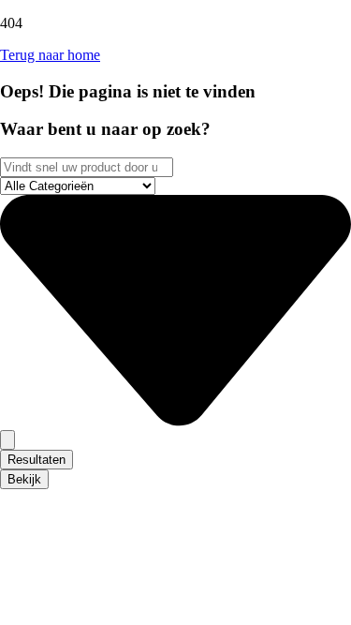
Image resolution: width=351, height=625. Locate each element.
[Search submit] (7, 440)
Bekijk (24, 479)
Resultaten (36, 460)
